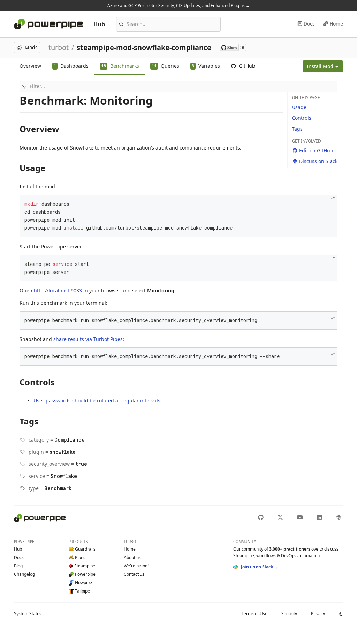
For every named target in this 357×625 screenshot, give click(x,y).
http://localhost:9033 (58, 290)
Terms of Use (254, 614)
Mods (31, 47)
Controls (301, 118)
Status (27, 614)
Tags (297, 128)
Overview (30, 66)
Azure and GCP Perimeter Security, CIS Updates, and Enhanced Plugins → (178, 5)
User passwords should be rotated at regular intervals (96, 400)
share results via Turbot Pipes (88, 339)
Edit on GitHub (316, 150)
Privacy (318, 614)
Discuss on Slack (318, 161)
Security (289, 614)
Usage (299, 107)
